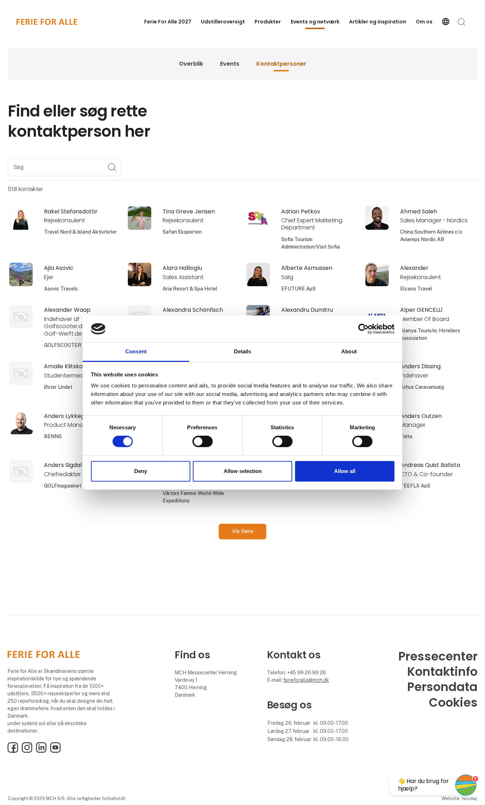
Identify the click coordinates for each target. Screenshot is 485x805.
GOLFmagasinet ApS (68, 486)
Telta (406, 436)
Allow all (344, 471)
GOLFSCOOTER (62, 345)
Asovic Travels (61, 289)
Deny (140, 471)
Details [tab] (242, 352)
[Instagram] (27, 751)
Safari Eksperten (182, 232)
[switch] (202, 441)
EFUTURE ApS (298, 289)
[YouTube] (55, 751)
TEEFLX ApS (415, 486)
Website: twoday (459, 798)
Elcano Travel (416, 289)
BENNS (53, 436)
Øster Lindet (58, 387)
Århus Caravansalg (422, 387)
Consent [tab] (136, 352)
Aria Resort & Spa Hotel (190, 289)
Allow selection (243, 471)
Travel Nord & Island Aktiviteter (80, 232)
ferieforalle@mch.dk (306, 680)
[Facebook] (12, 751)
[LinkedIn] (41, 751)
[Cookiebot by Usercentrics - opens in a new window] (363, 328)
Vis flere (242, 531)
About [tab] (349, 352)
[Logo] (46, 22)
